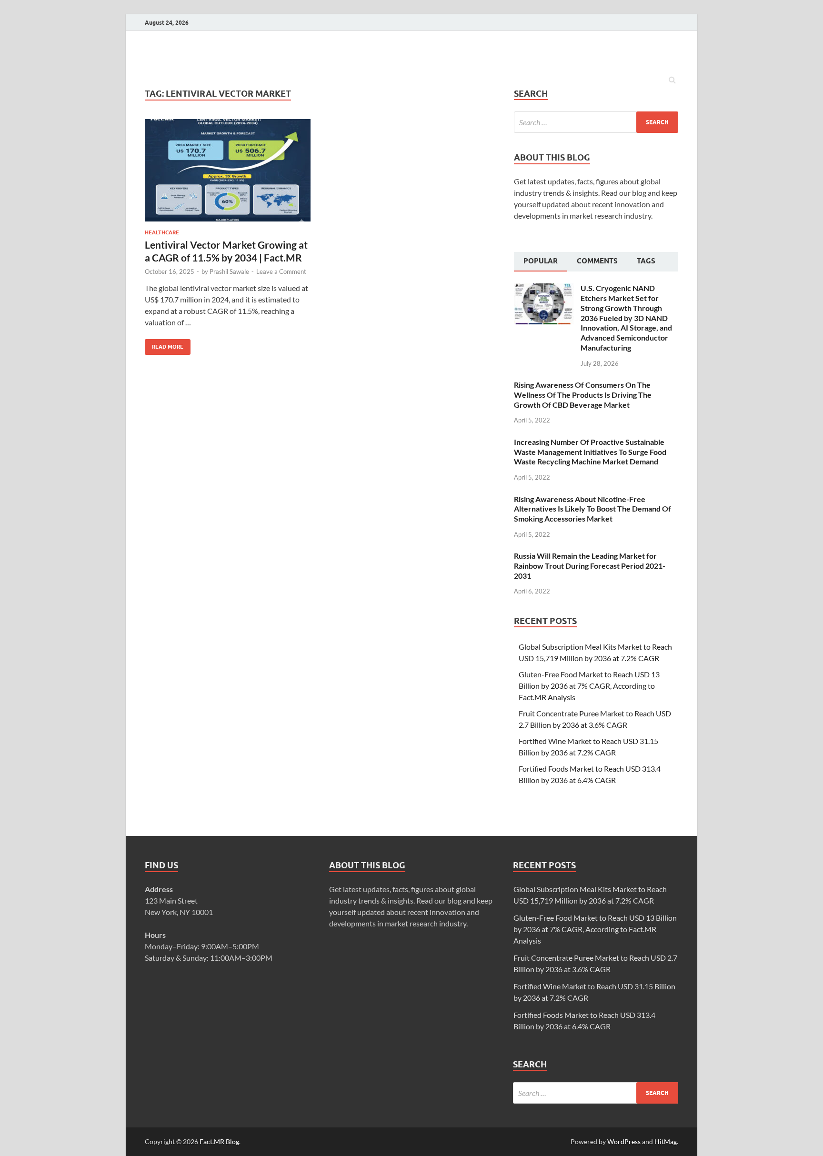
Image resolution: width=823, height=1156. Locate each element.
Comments (597, 261)
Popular (540, 261)
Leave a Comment (281, 271)
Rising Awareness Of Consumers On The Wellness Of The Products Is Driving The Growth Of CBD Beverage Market (583, 394)
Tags (646, 261)
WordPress (624, 1141)
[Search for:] (596, 122)
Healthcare (162, 232)
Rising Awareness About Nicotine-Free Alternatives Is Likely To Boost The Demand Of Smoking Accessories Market (592, 508)
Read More (164, 344)
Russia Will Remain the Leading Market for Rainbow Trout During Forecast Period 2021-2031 (589, 565)
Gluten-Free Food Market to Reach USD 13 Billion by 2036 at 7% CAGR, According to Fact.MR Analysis (589, 686)
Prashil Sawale (229, 271)
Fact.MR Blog (219, 1141)
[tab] (540, 262)
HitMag (665, 1141)
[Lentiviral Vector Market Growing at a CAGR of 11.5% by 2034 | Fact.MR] (228, 174)
